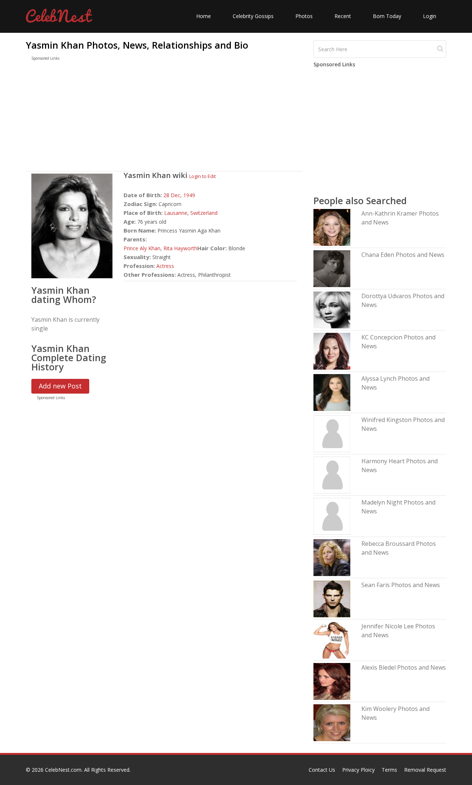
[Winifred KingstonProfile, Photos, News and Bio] (331, 433)
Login (429, 16)
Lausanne (175, 212)
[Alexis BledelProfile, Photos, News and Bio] (331, 680)
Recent (342, 16)
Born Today (387, 16)
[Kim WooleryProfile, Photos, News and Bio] (331, 722)
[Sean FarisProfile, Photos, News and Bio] (331, 598)
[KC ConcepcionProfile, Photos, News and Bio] (331, 350)
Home (203, 16)
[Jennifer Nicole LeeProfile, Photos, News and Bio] (331, 639)
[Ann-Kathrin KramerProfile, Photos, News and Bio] (331, 226)
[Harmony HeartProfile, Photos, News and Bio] (331, 474)
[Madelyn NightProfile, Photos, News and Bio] (331, 515)
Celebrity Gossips (253, 16)
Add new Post (60, 385)
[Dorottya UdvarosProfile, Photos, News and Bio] (331, 309)
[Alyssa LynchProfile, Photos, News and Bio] (331, 391)
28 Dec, (173, 195)
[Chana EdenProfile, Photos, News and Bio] (331, 268)
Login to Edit (202, 176)
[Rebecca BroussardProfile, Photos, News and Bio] (331, 557)
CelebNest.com (63, 769)
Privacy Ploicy (358, 769)
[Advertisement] (164, 117)
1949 (189, 195)
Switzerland (204, 212)
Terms (389, 769)
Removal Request (425, 769)
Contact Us (322, 769)
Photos (304, 16)
